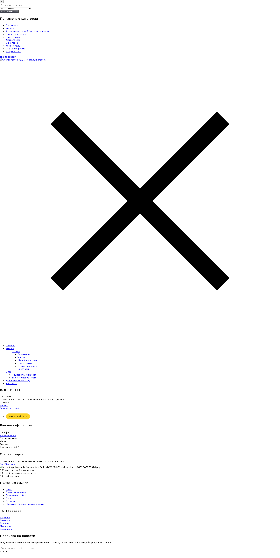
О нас (9, 489)
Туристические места (24, 377)
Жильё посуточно (16, 34)
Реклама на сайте (16, 495)
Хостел (10, 28)
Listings (16, 351)
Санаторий (12, 42)
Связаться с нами (16, 492)
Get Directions (7, 464)
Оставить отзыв (9, 408)
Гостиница (12, 25)
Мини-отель (13, 45)
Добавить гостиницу (18, 380)
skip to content (8, 56)
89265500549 (8, 435)
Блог (8, 371)
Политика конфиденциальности (25, 503)
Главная (10, 345)
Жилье (10, 348)
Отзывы (10, 501)
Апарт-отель (13, 51)
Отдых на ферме (15, 48)
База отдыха (13, 36)
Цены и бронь (18, 416)
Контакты (11, 383)
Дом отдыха (13, 39)
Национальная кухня (24, 374)
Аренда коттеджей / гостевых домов (27, 31)
